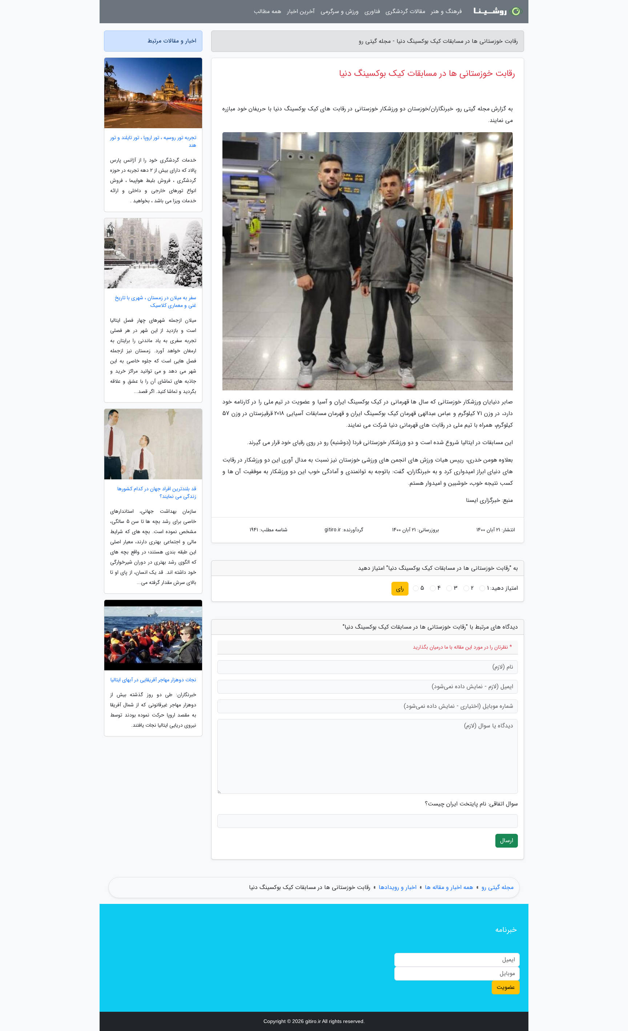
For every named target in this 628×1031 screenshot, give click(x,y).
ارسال (506, 840)
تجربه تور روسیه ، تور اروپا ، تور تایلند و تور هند (153, 141)
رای (400, 588)
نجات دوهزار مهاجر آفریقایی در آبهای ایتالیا (153, 680)
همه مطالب (267, 11)
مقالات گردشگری (405, 11)
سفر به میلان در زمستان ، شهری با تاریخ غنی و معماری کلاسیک (155, 301)
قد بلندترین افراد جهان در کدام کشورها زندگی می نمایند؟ (156, 492)
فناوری (372, 11)
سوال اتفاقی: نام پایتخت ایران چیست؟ (471, 804)
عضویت (505, 987)
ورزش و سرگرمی (340, 11)
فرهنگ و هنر (446, 11)
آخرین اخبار (301, 11)
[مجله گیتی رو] (497, 11)
